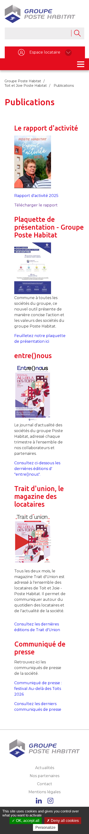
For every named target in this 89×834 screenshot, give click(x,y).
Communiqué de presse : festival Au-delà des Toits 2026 (38, 689)
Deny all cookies (64, 821)
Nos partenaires (44, 776)
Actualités (44, 768)
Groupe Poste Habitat (23, 81)
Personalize (45, 827)
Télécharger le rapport (36, 205)
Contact (44, 784)
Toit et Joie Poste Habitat (26, 85)
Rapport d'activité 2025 (36, 195)
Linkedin (39, 801)
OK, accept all (27, 821)
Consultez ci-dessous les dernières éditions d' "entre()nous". (37, 469)
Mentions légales (44, 792)
